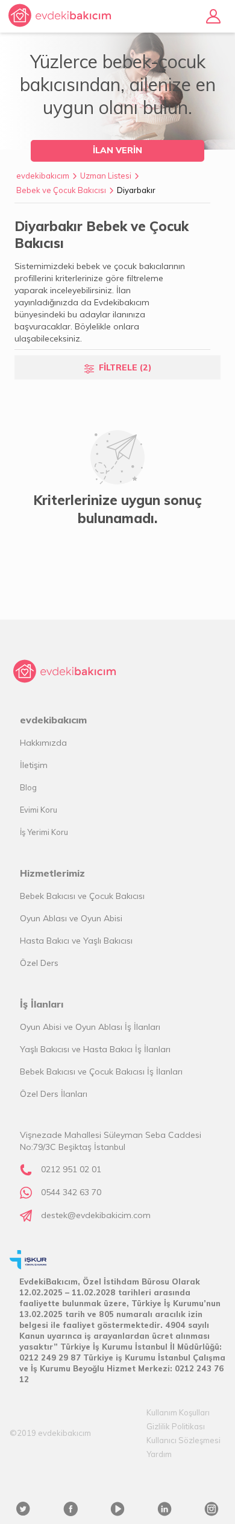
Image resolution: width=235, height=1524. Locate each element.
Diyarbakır (136, 190)
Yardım (159, 1454)
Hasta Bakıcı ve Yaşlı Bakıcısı (76, 940)
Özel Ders (39, 962)
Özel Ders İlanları (53, 1093)
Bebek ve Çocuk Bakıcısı (61, 190)
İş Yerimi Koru (44, 832)
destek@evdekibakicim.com (96, 1215)
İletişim (34, 765)
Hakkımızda (43, 742)
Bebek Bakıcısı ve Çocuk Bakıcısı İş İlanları (101, 1071)
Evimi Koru (38, 809)
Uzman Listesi (105, 175)
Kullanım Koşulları (178, 1412)
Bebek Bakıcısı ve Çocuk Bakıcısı (82, 896)
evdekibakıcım (42, 175)
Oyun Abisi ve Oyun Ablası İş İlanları (90, 1026)
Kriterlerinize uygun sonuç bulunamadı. (117, 509)
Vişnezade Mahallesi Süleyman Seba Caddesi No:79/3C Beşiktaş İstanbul (110, 1140)
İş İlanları (41, 1004)
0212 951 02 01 (71, 1169)
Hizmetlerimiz (52, 873)
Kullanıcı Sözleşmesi (183, 1440)
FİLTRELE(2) (125, 367)
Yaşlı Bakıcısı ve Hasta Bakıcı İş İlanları (95, 1049)
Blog (28, 787)
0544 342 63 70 (71, 1192)
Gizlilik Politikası (175, 1426)
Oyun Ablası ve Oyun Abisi (71, 918)
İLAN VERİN (117, 150)
